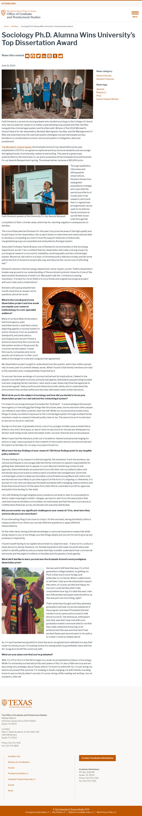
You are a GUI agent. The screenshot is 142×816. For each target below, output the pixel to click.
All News (15, 26)
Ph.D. (99, 95)
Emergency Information (36, 812)
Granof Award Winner (107, 99)
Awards (100, 89)
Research (101, 92)
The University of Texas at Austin (69, 809)
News (10, 791)
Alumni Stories (103, 75)
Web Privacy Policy (105, 812)
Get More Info (14, 756)
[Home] (20, 14)
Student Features (105, 79)
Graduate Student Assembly (20, 779)
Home (6, 26)
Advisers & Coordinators (19, 762)
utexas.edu (9, 3)
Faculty (11, 768)
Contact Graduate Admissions (97, 758)
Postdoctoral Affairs (17, 773)
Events (11, 785)
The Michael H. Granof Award (16, 147)
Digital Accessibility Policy (79, 812)
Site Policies (57, 812)
